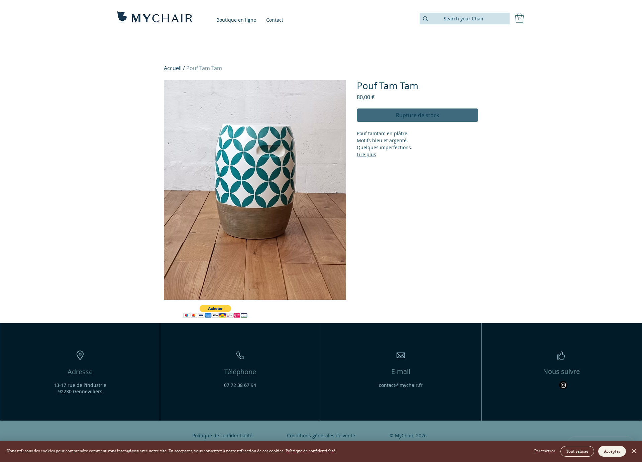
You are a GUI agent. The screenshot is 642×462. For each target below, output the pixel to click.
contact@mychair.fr (401, 385)
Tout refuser (577, 451)
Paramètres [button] (544, 451)
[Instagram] (563, 385)
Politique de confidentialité (310, 451)
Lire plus (366, 154)
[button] (519, 18)
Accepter (612, 451)
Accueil (173, 68)
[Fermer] (634, 451)
